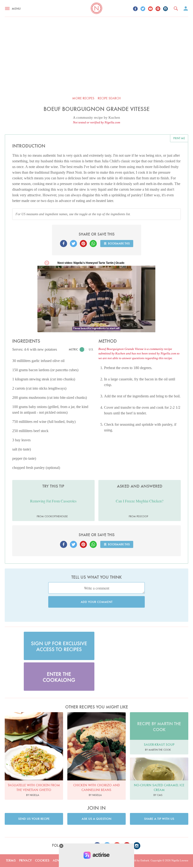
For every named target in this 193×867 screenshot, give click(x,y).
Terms (11, 860)
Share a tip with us (159, 819)
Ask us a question (96, 819)
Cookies (42, 860)
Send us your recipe (34, 819)
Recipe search (109, 98)
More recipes (83, 98)
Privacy (25, 860)
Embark (145, 860)
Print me (179, 138)
